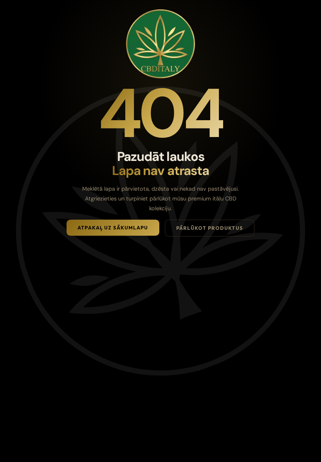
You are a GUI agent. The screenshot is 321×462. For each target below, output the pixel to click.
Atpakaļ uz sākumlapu (113, 228)
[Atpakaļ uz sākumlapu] (160, 43)
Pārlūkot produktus (209, 228)
